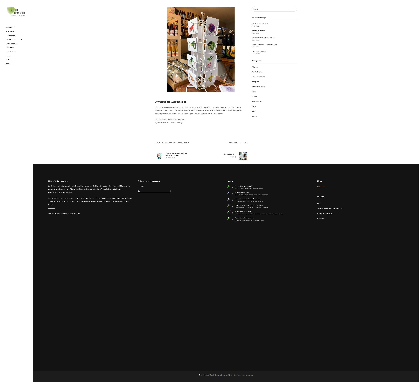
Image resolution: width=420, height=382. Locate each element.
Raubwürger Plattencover (244, 218)
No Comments (234, 142)
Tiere (254, 106)
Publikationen (257, 101)
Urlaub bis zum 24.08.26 (260, 24)
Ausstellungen (257, 72)
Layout (254, 96)
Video (254, 111)
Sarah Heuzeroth (172, 142)
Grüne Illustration (258, 77)
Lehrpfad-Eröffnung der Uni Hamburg (264, 44)
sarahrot (143, 186)
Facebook (320, 187)
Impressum (321, 218)
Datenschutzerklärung (325, 213)
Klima (254, 91)
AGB (319, 203)
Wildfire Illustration (258, 31)
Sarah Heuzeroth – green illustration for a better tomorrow (231, 375)
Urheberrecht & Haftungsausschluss (330, 208)
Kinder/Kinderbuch (258, 87)
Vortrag (255, 116)
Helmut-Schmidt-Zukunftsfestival (263, 37)
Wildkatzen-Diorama (259, 51)
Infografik (255, 82)
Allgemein (185, 142)
